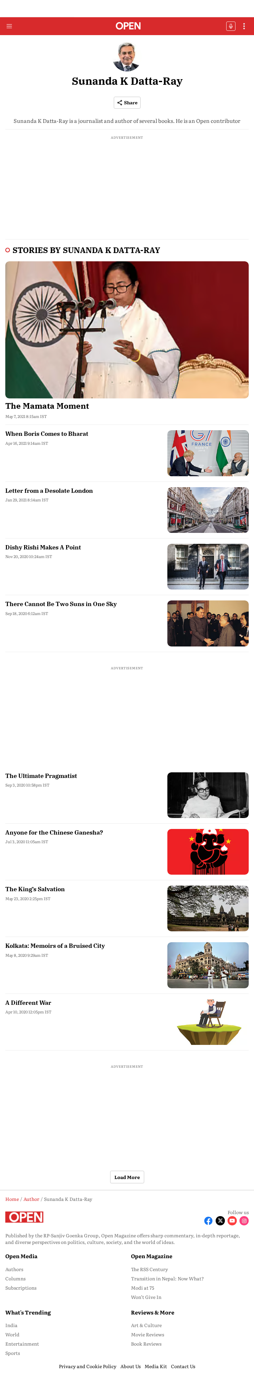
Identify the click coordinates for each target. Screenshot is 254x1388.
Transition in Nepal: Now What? (167, 1278)
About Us (130, 1366)
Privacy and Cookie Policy (87, 1366)
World (12, 1334)
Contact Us (183, 1366)
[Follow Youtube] (232, 1220)
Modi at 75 (142, 1287)
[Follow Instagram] (244, 1220)
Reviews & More (152, 1312)
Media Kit (156, 1366)
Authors (14, 1269)
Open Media (21, 1256)
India (11, 1325)
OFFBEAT (230, 26)
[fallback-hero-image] (127, 329)
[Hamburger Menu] (9, 26)
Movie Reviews (147, 1334)
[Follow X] (220, 1220)
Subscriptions (20, 1287)
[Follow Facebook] (208, 1220)
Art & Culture (146, 1325)
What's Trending (28, 1312)
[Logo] (127, 26)
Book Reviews (146, 1343)
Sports (12, 1353)
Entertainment (22, 1343)
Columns (15, 1278)
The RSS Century (149, 1269)
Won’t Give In (146, 1297)
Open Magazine (151, 1256)
